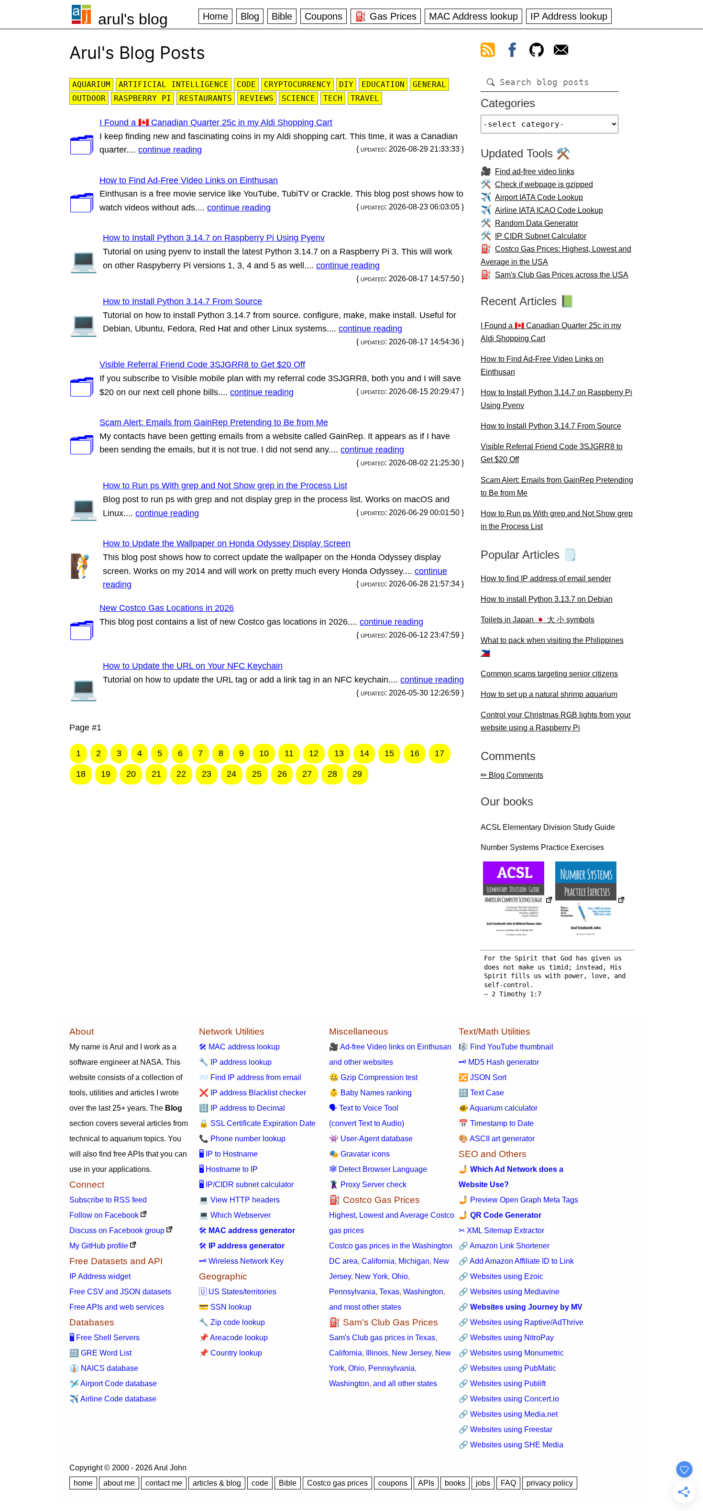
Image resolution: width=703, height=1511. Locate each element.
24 (231, 774)
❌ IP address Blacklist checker (252, 1093)
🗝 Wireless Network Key (241, 1261)
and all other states (405, 1383)
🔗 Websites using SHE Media (511, 1445)
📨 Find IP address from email (250, 1077)
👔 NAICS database (103, 1368)
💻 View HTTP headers (239, 1200)
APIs (426, 1483)
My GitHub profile (98, 1246)
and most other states (365, 1307)
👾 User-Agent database (371, 1139)
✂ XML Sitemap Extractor (501, 1230)
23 (206, 774)
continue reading (170, 149)
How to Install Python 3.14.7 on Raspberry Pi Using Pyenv (214, 238)
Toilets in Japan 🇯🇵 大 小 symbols (537, 620)
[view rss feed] (488, 52)
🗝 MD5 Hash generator (499, 1062)
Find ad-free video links (534, 171)
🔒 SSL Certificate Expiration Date (257, 1123)
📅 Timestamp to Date (496, 1123)
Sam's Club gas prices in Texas (382, 1338)
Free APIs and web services (116, 1307)
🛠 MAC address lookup (239, 1047)
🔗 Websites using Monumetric (511, 1353)
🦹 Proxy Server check (367, 1184)
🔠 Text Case (481, 1093)
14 (364, 753)
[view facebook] (512, 52)
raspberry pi (142, 98)
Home (215, 16)
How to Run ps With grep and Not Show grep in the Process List (225, 485)
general (429, 84)
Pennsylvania (352, 1292)
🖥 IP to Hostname (228, 1154)
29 (357, 774)
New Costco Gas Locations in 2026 (166, 608)
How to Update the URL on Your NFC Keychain (193, 666)
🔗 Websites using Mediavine (509, 1292)
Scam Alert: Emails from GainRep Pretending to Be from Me (213, 422)
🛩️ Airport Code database (113, 1383)
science (298, 98)
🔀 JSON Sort (482, 1077)
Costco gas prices (337, 1483)
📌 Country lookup (230, 1353)
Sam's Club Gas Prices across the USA (561, 275)
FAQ (508, 1483)
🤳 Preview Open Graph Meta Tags (518, 1200)
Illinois (377, 1353)
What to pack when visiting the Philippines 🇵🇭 (552, 646)
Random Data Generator (536, 223)
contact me (163, 1483)
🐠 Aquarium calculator (498, 1108)
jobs (483, 1483)
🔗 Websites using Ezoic (501, 1276)
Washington (423, 1292)
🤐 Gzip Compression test (373, 1077)
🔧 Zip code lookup (232, 1322)
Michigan (413, 1261)
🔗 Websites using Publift (502, 1383)
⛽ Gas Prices (386, 16)
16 (414, 753)
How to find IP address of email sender (546, 578)
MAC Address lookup (473, 16)
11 (289, 753)
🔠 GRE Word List (100, 1353)
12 (314, 753)
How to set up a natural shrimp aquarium (549, 694)
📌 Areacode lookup (233, 1338)
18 (81, 774)
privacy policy (550, 1483)
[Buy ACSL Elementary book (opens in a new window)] (518, 901)
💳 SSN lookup (225, 1307)
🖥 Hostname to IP (228, 1169)
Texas (389, 1292)
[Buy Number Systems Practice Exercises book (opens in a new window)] (590, 901)
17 (439, 753)
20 (131, 774)
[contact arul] (561, 52)
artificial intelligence (174, 84)
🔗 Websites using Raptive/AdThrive (521, 1322)
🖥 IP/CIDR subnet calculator (246, 1184)
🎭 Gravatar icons (359, 1154)
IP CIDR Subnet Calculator (540, 236)
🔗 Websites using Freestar (505, 1429)
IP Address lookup (568, 16)
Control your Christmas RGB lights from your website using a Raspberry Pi (556, 721)
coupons (392, 1483)
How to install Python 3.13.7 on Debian (547, 599)
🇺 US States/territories (237, 1292)
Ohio (400, 1276)
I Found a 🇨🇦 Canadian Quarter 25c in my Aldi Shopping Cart (215, 122)
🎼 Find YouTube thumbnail (506, 1047)
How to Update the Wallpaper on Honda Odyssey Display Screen (227, 543)
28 (332, 774)
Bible (282, 16)
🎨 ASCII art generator (497, 1139)
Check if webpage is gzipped (544, 184)
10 (264, 753)
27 (307, 774)
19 (105, 774)
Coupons (323, 16)
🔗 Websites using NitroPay (506, 1338)
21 (156, 774)
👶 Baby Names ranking (370, 1093)
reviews (257, 98)
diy (346, 84)
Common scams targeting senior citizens (549, 674)
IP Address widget (100, 1276)
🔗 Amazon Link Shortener (504, 1246)
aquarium (91, 84)
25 (257, 774)
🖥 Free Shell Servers (104, 1338)
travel (365, 98)
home (83, 1483)
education (383, 84)
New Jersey (411, 1353)
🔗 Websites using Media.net (508, 1414)
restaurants (205, 98)
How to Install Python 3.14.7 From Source (182, 301)
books (455, 1483)
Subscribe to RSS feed (108, 1200)
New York (371, 1276)
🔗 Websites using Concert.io (509, 1399)
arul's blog (133, 19)
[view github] (536, 52)
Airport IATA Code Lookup (539, 197)
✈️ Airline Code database (112, 1399)
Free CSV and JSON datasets (120, 1292)
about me (119, 1483)
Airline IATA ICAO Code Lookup (549, 210)
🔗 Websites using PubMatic (507, 1368)
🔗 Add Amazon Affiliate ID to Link (516, 1261)
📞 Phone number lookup (242, 1139)
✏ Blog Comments (512, 775)
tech (332, 98)
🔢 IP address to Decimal (242, 1108)
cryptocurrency (297, 84)
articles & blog (217, 1483)
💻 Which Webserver (235, 1215)
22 (181, 774)
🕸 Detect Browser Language (378, 1169)
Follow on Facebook (104, 1215)
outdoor (89, 98)
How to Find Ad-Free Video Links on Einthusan (188, 180)
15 (389, 753)
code (246, 84)
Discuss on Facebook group (117, 1230)
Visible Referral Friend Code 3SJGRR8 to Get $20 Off (202, 364)
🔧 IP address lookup (235, 1062)
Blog (250, 16)
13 (339, 753)
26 (282, 774)
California (378, 1261)
